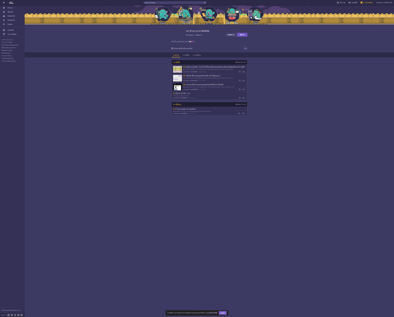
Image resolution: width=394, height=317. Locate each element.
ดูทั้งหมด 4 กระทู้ (240, 62)
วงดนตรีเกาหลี (229, 69)
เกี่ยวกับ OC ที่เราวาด (182, 93)
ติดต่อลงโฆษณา (6, 53)
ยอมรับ (223, 313)
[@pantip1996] (21, 315)
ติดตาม (242, 35)
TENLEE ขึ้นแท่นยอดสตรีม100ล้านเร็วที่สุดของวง (202, 76)
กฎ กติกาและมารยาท (7, 39)
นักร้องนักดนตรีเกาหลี (205, 111)
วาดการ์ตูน (176, 96)
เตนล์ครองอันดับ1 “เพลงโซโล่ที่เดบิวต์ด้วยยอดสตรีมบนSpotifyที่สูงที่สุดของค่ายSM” (215, 67)
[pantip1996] (15, 315)
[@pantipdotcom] (18, 315)
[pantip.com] (11, 2)
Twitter (223, 87)
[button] (3, 2)
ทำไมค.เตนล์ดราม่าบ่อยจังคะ (185, 109)
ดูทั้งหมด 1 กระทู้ (240, 104)
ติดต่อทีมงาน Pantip (7, 50)
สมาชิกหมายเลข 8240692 (180, 113)
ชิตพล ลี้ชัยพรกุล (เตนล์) (213, 69)
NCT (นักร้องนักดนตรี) (189, 69)
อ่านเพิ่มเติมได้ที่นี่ (211, 313)
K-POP (222, 69)
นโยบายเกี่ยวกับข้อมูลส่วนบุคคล (10, 45)
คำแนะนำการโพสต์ (7, 42)
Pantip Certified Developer (9, 61)
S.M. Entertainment (201, 69)
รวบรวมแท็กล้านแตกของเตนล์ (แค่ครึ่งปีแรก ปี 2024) (204, 85)
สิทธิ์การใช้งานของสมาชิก (8, 47)
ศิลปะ (187, 96)
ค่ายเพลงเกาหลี (230, 87)
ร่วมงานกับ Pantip (6, 55)
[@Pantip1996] (12, 315)
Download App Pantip (7, 58)
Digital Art (182, 96)
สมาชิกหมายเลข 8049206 (190, 72)
